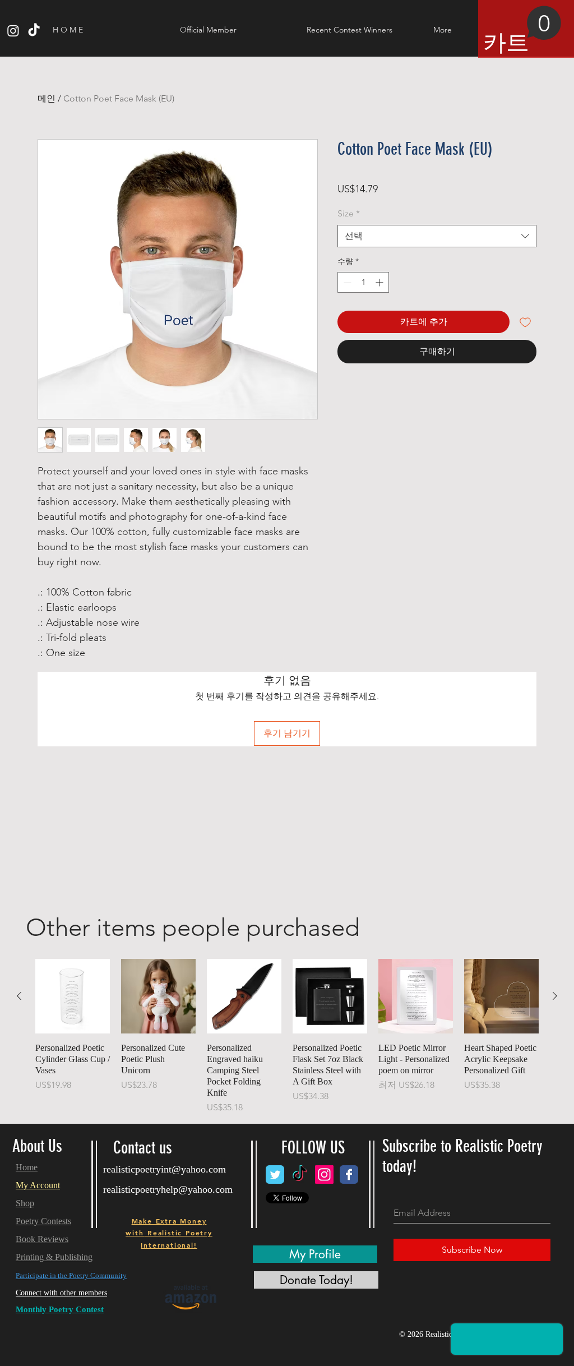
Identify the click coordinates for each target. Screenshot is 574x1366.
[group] (287, 1036)
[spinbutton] (363, 282)
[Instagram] (13, 30)
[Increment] (380, 282)
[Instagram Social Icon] (324, 1174)
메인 (46, 98)
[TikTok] (33, 30)
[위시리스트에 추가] (525, 322)
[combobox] (436, 236)
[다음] (555, 996)
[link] (522, 31)
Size (348, 213)
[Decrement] (346, 282)
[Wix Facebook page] (349, 1174)
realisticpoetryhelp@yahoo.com (168, 1189)
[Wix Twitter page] (275, 1174)
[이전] (19, 996)
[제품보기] (72, 996)
